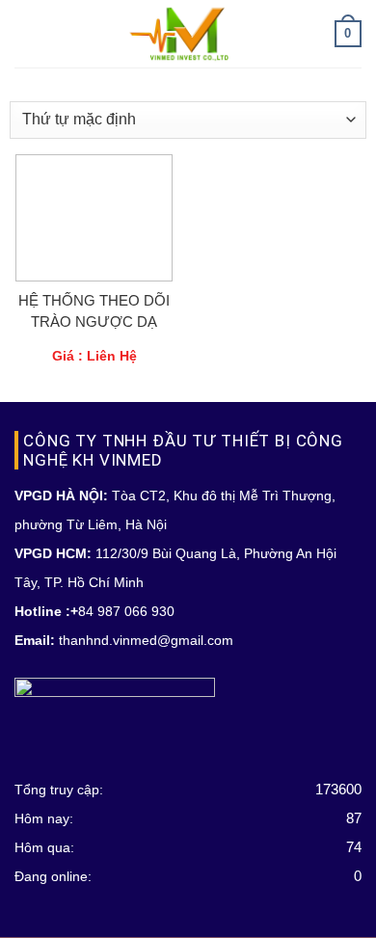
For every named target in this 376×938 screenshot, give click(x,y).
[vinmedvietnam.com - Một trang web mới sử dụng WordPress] (188, 33)
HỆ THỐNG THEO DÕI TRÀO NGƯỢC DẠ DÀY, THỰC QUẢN (94, 312)
